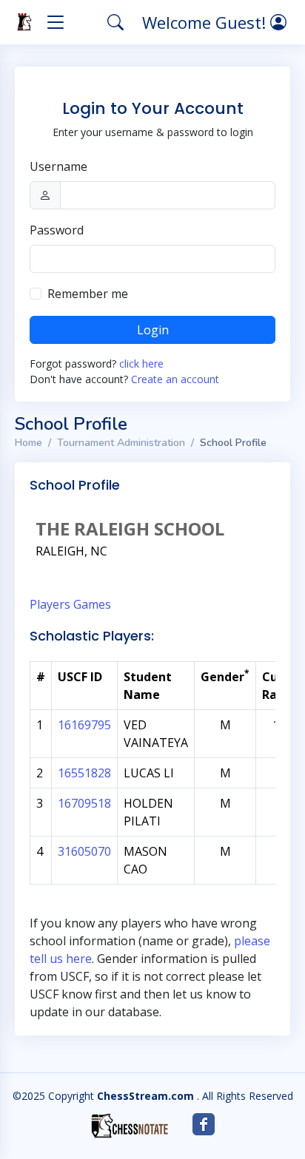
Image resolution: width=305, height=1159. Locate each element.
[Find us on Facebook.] (204, 1124)
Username (58, 166)
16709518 (84, 803)
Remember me (87, 293)
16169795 (84, 725)
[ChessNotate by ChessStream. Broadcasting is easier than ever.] (129, 1125)
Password (57, 230)
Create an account (175, 379)
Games (92, 604)
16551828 (84, 773)
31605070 (84, 851)
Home (28, 443)
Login (153, 330)
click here (141, 364)
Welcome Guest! (206, 22)
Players (50, 604)
